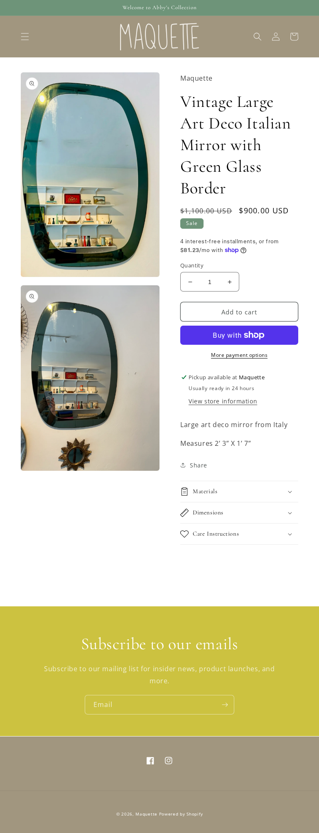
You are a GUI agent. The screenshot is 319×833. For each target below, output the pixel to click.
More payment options (239, 354)
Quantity (192, 265)
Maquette (146, 814)
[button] (25, 36)
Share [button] (198, 465)
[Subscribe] (225, 704)
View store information (223, 401)
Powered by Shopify (181, 814)
